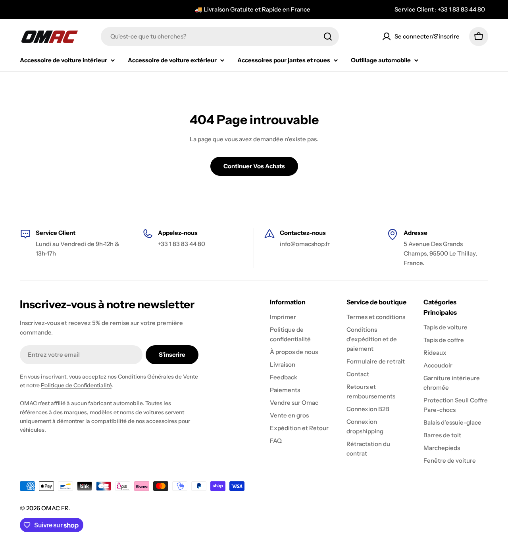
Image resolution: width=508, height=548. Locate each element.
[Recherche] (328, 36)
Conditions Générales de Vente (158, 376)
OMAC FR (55, 508)
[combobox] (220, 36)
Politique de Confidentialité (76, 385)
